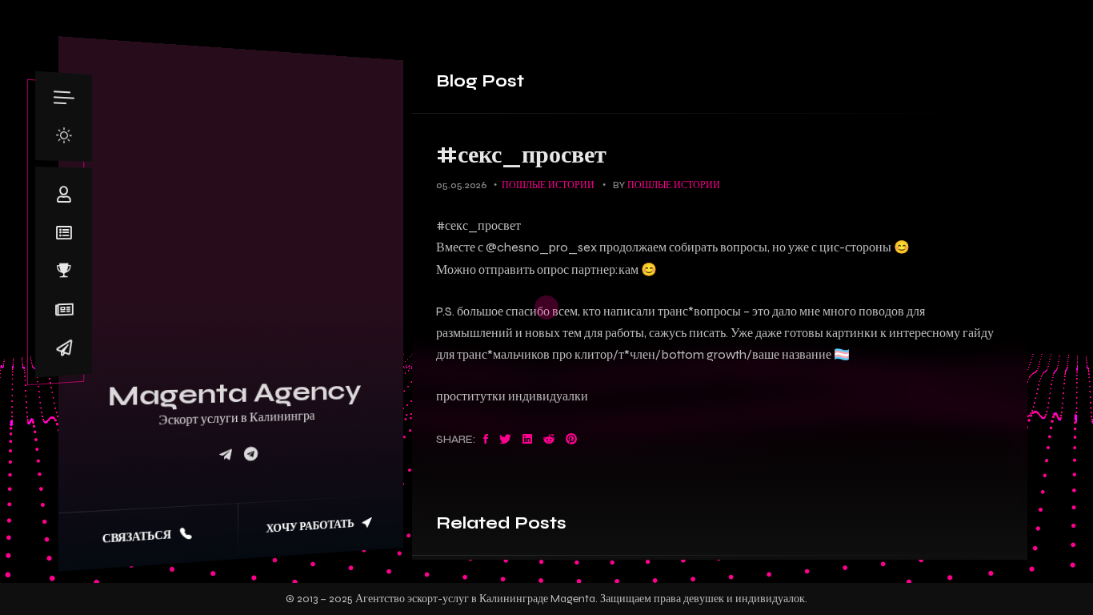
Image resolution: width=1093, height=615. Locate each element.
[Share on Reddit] (549, 439)
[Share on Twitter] (505, 439)
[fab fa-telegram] (251, 455)
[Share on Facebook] (485, 439)
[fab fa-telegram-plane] (225, 456)
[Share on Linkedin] (527, 439)
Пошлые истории (548, 185)
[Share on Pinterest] (571, 439)
